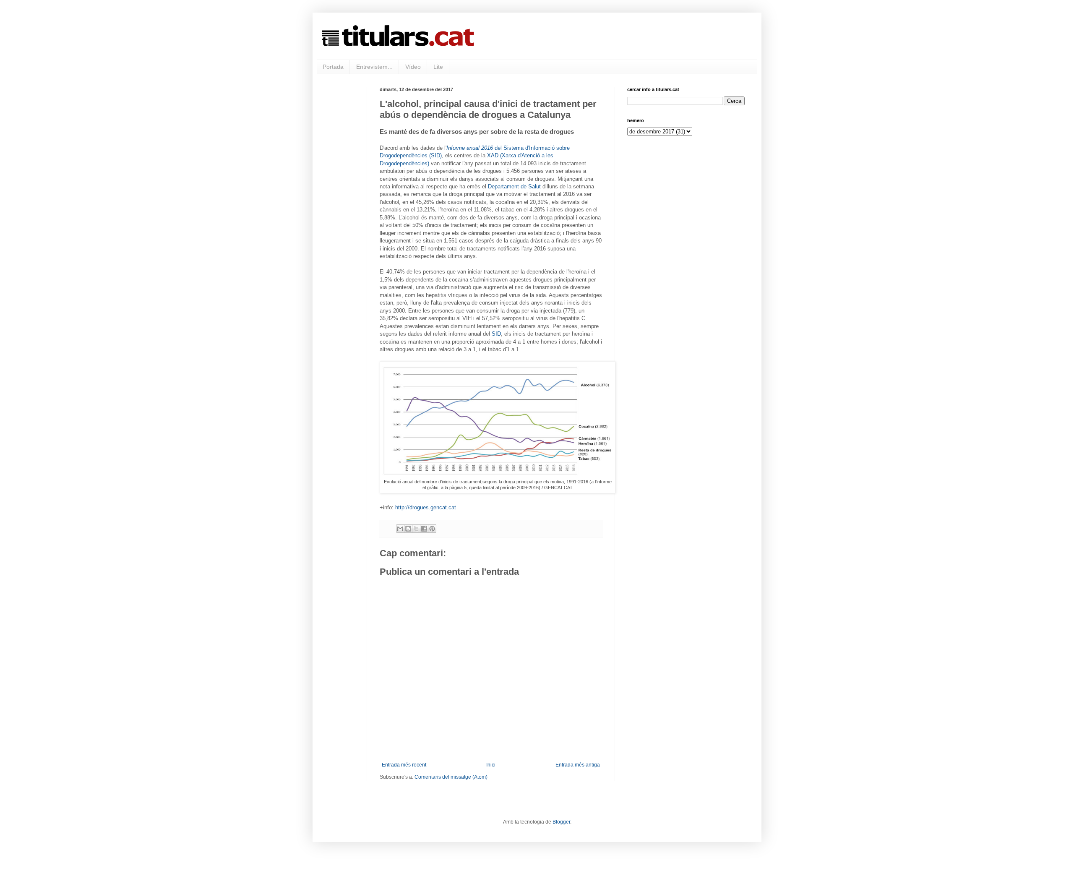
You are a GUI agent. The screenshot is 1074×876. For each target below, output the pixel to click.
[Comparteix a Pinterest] (432, 528)
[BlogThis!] (408, 528)
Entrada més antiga (577, 765)
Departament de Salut (514, 186)
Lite (438, 66)
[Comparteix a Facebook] (424, 528)
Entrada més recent (404, 765)
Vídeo (413, 66)
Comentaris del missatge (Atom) (450, 777)
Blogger (561, 822)
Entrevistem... (374, 66)
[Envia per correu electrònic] (400, 528)
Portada (333, 66)
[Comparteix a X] (416, 528)
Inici (490, 765)
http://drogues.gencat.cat (425, 507)
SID (496, 334)
